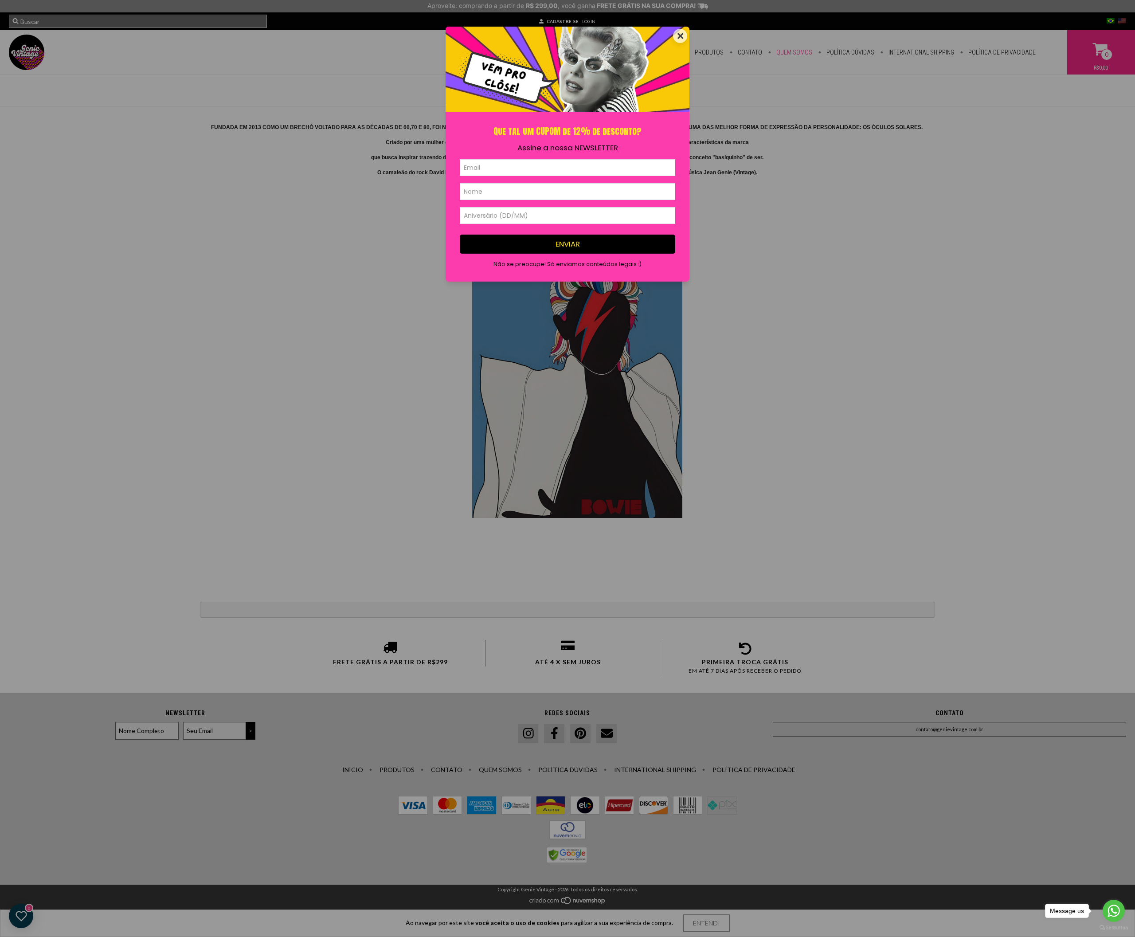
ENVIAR (568, 244)
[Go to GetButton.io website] (1114, 928)
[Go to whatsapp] (1114, 911)
